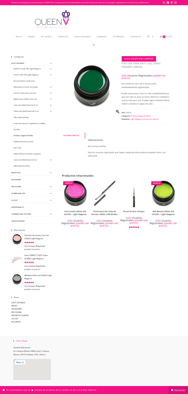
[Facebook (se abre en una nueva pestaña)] (168, 2)
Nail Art (155, 119)
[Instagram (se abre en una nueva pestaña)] (175, 2)
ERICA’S (14, 306)
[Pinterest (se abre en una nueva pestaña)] (172, 2)
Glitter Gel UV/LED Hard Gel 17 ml (26, 111)
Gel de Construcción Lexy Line (25, 93)
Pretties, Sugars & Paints (141, 116)
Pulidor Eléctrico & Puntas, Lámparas (27, 154)
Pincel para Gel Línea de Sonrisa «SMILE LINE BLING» (104, 213)
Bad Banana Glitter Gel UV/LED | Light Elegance (163, 213)
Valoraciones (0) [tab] (71, 135)
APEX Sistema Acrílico (22, 166)
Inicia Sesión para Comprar (138, 59)
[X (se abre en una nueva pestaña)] (164, 2)
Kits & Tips (17, 148)
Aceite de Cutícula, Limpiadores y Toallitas (29, 123)
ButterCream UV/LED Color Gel (25, 99)
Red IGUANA (16, 186)
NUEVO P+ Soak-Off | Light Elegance (27, 69)
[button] (87, 182)
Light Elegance (136, 119)
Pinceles (17, 129)
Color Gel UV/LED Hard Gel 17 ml (26, 105)
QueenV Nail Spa (18, 193)
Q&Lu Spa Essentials (21, 117)
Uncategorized (18, 221)
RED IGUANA (16, 312)
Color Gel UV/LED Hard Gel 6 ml (25, 160)
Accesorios (147, 119)
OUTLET (14, 200)
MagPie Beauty (17, 207)
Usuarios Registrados (139, 75)
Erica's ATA (15, 173)
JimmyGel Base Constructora (24, 81)
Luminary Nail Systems (21, 214)
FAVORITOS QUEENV (20, 315)
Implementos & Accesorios (23, 141)
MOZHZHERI (16, 180)
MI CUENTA (16, 322)
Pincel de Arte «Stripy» (134, 211)
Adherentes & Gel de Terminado (26, 87)
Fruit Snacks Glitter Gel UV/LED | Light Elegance (75, 213)
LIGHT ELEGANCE (18, 302)
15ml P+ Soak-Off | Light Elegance (26, 75)
